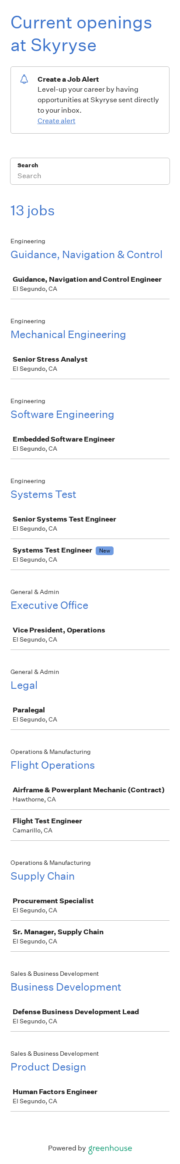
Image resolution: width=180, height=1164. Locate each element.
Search (27, 165)
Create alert (57, 121)
